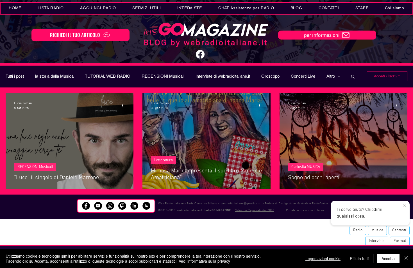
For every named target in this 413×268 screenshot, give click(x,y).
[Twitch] (122, 206)
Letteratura (163, 160)
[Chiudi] (406, 258)
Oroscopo (270, 76)
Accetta (388, 258)
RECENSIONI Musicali (163, 76)
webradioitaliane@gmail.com (240, 203)
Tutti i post (15, 76)
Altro (330, 76)
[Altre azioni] (124, 105)
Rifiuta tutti (359, 258)
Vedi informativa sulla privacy (204, 261)
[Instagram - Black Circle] (110, 206)
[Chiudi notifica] (404, 206)
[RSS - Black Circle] (146, 206)
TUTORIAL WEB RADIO (107, 76)
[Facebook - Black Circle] (86, 206)
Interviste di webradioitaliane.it (223, 76)
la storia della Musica (54, 76)
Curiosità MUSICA (305, 167)
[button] (146, 8)
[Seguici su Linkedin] (134, 206)
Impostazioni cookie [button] (323, 258)
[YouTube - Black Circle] (98, 206)
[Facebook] (200, 54)
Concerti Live (303, 76)
